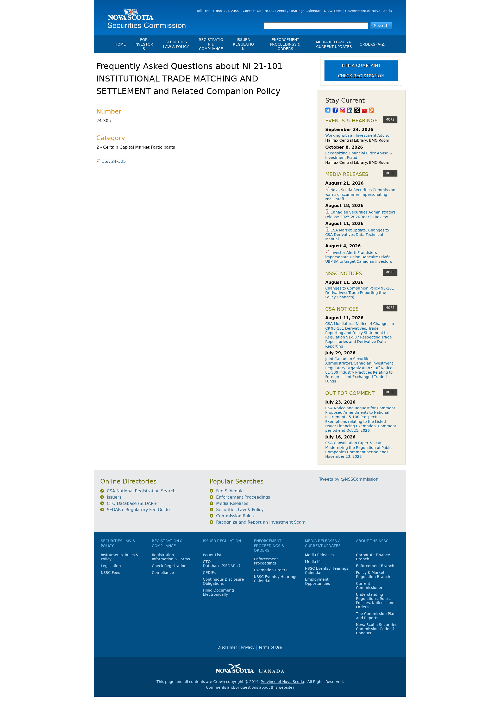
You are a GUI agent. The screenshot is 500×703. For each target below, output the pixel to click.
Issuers (114, 497)
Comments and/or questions (232, 687)
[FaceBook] (335, 110)
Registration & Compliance (211, 44)
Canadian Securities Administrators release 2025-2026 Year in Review (360, 214)
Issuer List (212, 555)
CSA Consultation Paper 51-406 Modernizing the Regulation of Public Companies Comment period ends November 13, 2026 (358, 450)
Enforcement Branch (375, 566)
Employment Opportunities (317, 581)
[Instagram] (342, 110)
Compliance (163, 572)
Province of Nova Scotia (282, 682)
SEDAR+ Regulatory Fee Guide (138, 509)
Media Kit (313, 562)
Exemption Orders (270, 570)
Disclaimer (227, 647)
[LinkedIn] (349, 110)
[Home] (145, 16)
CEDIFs (209, 572)
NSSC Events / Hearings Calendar (293, 11)
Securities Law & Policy (176, 44)
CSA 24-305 (114, 161)
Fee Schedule (230, 490)
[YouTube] (364, 110)
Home (120, 44)
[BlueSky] (327, 110)
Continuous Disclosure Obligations (223, 581)
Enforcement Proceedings (243, 497)
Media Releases (232, 503)
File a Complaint (361, 65)
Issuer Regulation (243, 44)
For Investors (143, 44)
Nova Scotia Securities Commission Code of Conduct (376, 629)
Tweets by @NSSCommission (348, 479)
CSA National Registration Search (141, 490)
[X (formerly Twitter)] (357, 110)
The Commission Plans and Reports (376, 616)
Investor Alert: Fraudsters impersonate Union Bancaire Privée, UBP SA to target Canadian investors (358, 257)
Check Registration (361, 75)
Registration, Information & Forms (171, 557)
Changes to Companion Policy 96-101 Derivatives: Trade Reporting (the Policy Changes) (359, 292)
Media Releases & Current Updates (334, 44)
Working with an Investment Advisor (358, 135)
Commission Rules (235, 515)
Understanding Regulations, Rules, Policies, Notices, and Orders (375, 600)
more (390, 119)
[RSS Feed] (371, 110)
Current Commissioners (370, 585)
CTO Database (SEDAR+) (133, 503)
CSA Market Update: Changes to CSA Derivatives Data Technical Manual (357, 234)
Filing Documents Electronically (219, 592)
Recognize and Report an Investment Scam (261, 522)
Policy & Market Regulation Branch (373, 574)
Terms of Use (270, 647)
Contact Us (252, 11)
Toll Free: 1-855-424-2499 (218, 11)
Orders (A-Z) (372, 44)
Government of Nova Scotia (368, 11)
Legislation (111, 566)
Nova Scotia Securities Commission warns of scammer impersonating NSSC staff (360, 194)
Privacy (247, 647)
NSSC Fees (333, 11)
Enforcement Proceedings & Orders (285, 44)
